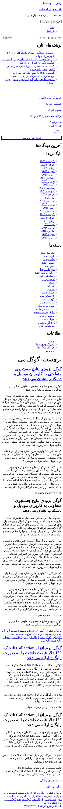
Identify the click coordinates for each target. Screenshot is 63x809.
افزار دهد (32, 796)
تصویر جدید (48, 262)
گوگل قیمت (24, 799)
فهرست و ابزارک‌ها (51, 21)
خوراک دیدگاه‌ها (46, 347)
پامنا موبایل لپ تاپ (50, 9)
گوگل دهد (45, 637)
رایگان (58, 131)
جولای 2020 (48, 194)
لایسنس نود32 (54, 103)
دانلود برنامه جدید (45, 272)
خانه (52, 27)
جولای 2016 (48, 217)
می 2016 (49, 224)
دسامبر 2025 (47, 177)
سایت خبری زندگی (51, 780)
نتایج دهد (57, 640)
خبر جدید (49, 265)
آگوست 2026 (47, 161)
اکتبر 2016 (49, 207)
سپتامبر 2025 (47, 187)
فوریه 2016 (48, 234)
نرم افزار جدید (46, 322)
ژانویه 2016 (48, 237)
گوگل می (16, 637)
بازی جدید (49, 256)
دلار (59, 799)
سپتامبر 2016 (47, 211)
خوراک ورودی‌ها (45, 344)
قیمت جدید (48, 292)
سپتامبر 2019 (47, 201)
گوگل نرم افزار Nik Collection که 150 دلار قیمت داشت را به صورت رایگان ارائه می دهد (32, 653)
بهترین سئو (55, 125)
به (16, 633)
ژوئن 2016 (49, 220)
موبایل (6, 637)
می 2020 (49, 197)
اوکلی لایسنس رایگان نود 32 (46, 115)
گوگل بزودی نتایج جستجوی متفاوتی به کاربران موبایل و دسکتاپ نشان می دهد (38, 374)
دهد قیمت (50, 799)
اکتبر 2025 (49, 184)
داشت (10, 796)
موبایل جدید (48, 319)
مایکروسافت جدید (44, 312)
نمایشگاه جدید (46, 325)
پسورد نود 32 (54, 109)
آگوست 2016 (47, 214)
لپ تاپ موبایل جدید (43, 309)
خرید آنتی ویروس (31, 137)
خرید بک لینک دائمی (50, 97)
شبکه (51, 282)
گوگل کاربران (31, 637)
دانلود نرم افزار (53, 786)
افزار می (20, 796)
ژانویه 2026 (48, 174)
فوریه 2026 (48, 171)
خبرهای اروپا (47, 269)
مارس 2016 (48, 230)
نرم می (47, 802)
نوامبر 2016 (48, 204)
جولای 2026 (48, 164)
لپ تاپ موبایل (46, 305)
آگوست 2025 (47, 191)
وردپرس (50, 350)
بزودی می (25, 633)
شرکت (51, 285)
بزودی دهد (38, 633)
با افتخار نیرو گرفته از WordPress (43, 805)
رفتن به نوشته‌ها (52, 3)
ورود (52, 340)
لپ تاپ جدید (47, 302)
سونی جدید (48, 279)
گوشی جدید (48, 299)
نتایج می (46, 640)
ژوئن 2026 (49, 167)
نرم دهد (57, 802)
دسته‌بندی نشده (46, 275)
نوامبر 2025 (48, 181)
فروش (51, 289)
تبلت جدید (49, 259)
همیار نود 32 (55, 122)
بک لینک (50, 31)
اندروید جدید (48, 252)
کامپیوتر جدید (47, 295)
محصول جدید (47, 315)
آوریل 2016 (48, 227)
